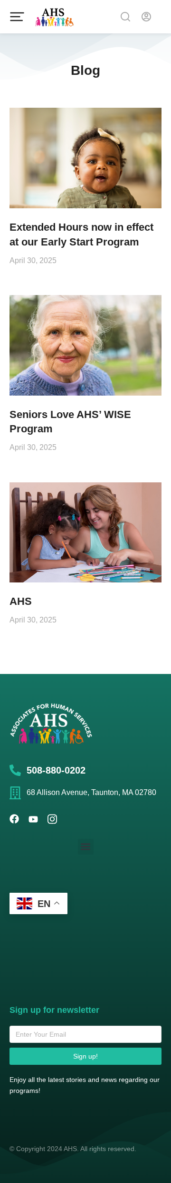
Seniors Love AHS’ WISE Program (70, 421)
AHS (21, 601)
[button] (86, 847)
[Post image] (86, 158)
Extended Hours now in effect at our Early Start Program (81, 234)
